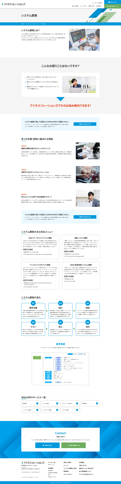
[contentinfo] (60, 471)
